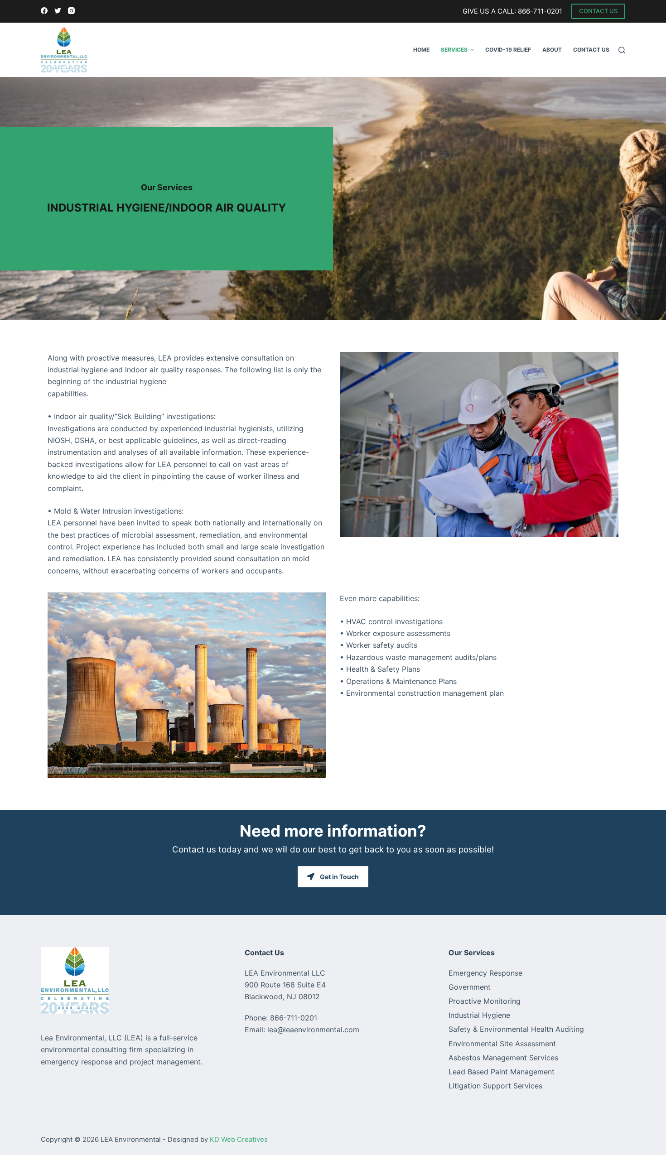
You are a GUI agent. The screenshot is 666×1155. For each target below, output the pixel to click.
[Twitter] (57, 10)
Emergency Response (485, 972)
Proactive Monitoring (485, 1001)
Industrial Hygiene (479, 1015)
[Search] (621, 50)
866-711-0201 (540, 11)
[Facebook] (44, 10)
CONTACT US (598, 10)
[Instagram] (71, 10)
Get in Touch (339, 877)
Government (470, 986)
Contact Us (591, 49)
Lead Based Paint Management (502, 1071)
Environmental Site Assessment (502, 1043)
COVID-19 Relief (508, 49)
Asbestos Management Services (503, 1057)
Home (421, 49)
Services (454, 49)
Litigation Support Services (495, 1085)
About (552, 49)
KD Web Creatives (239, 1139)
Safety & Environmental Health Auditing (516, 1029)
